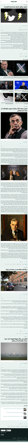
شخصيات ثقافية (19, 264)
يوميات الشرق (25, 4)
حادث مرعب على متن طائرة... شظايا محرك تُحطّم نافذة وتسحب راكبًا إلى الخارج (13, 416)
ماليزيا (8, 426)
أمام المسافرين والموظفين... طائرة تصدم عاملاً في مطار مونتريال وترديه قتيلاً (13, 408)
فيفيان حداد (24, 141)
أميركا (20, 56)
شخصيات (14, 264)
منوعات (20, 333)
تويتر (23, 56)
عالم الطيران (22, 426)
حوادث (14, 426)
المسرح (23, 264)
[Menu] (26, 1)
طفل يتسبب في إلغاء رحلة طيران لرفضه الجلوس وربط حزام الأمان (15, 412)
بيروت (11, 264)
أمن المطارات (18, 426)
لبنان (5, 264)
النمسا (17, 333)
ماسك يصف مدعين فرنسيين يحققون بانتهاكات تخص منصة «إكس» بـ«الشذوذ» (15, 77)
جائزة (8, 264)
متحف (23, 333)
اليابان (11, 426)
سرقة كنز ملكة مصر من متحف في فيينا (16, 269)
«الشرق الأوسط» (24, 25)
